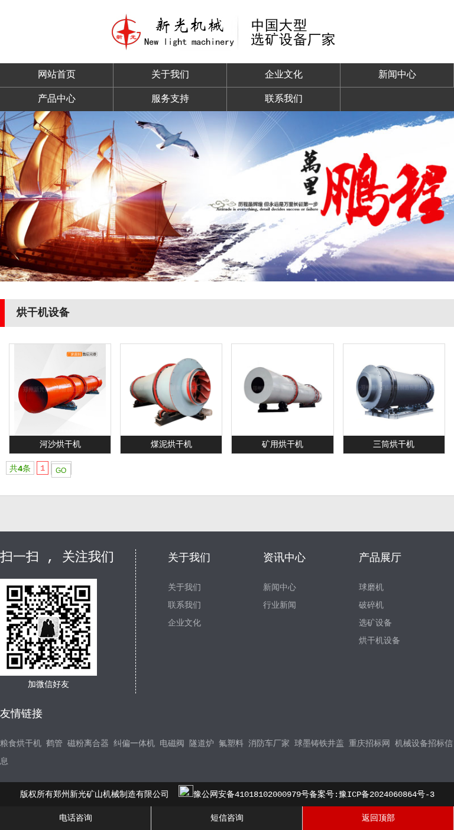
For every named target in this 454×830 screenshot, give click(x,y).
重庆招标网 (369, 743)
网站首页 (57, 75)
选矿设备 (375, 623)
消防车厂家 (269, 743)
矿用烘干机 (282, 444)
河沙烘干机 (60, 444)
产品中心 (57, 99)
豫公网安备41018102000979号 (251, 794)
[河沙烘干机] (60, 433)
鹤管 (54, 743)
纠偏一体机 (134, 743)
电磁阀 (172, 743)
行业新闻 (279, 605)
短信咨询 (227, 818)
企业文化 (284, 75)
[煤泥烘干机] (171, 433)
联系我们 (284, 99)
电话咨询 (75, 818)
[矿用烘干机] (283, 433)
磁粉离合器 (88, 743)
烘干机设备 (379, 641)
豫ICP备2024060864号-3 (386, 794)
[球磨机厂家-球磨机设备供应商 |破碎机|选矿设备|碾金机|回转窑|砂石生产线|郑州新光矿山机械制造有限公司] (227, 49)
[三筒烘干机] (394, 433)
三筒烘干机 (393, 444)
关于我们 (170, 75)
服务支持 (170, 99)
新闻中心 (397, 75)
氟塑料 (231, 743)
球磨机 (371, 587)
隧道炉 (201, 743)
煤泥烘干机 (171, 444)
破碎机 (371, 605)
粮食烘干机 (20, 743)
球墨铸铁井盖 (319, 743)
